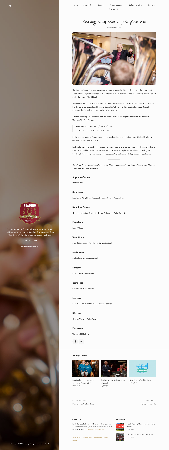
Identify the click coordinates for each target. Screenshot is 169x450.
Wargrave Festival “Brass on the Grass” (140, 434)
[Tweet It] (81, 341)
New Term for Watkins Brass (140, 380)
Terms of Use (76, 437)
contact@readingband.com (95, 429)
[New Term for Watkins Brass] (142, 368)
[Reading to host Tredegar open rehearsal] (114, 368)
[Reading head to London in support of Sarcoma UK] (85, 368)
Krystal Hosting (33, 246)
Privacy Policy (87, 437)
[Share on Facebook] (75, 341)
